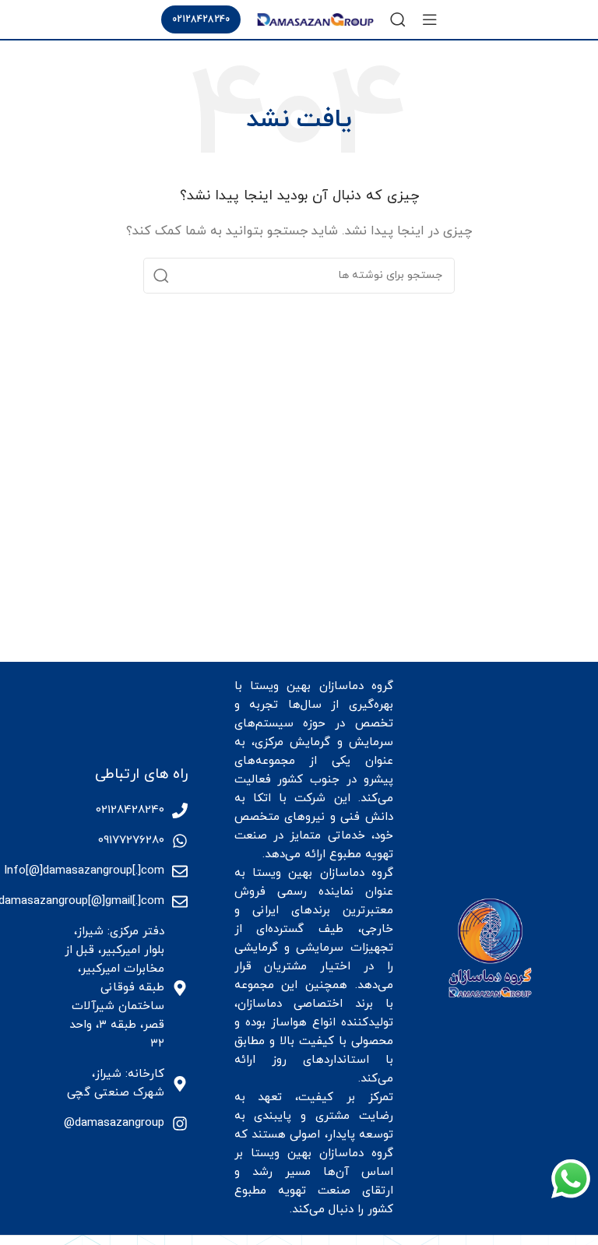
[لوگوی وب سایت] (315, 18)
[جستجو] (397, 19)
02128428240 (201, 19)
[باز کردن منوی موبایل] (429, 19)
